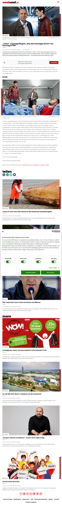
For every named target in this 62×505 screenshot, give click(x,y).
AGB (32, 499)
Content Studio (7, 499)
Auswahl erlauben (31, 272)
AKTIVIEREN (54, 62)
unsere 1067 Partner (13, 240)
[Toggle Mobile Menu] (58, 2)
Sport (5, 299)
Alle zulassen (50, 272)
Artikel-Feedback (31, 502)
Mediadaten (17, 499)
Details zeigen (53, 267)
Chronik (6, 208)
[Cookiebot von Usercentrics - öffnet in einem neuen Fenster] (53, 231)
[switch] (23, 261)
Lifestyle (6, 35)
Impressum (25, 499)
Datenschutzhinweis (40, 499)
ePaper (50, 499)
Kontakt (56, 499)
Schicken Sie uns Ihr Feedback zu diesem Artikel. (35, 165)
